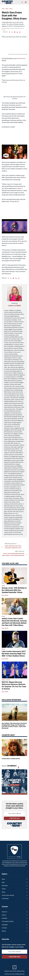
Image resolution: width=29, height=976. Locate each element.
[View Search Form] (22, 2)
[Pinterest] (15, 32)
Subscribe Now (14, 818)
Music (3, 8)
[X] (12, 32)
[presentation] (14, 575)
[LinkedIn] (17, 32)
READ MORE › (5, 595)
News (7, 8)
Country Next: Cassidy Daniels (11, 758)
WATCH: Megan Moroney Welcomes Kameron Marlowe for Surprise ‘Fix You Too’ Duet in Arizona (14, 685)
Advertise (6, 971)
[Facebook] (9, 32)
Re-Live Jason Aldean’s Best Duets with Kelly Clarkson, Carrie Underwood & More (13, 554)
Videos (10, 8)
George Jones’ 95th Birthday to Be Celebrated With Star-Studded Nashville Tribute (14, 590)
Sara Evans (21, 58)
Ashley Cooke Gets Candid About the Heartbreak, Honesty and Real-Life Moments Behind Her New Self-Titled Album (14, 622)
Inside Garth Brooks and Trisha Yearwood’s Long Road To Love (13, 547)
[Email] (20, 32)
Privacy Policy (13, 971)
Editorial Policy (21, 971)
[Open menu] (25, 2)
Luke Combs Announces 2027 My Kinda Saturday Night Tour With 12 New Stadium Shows (14, 653)
